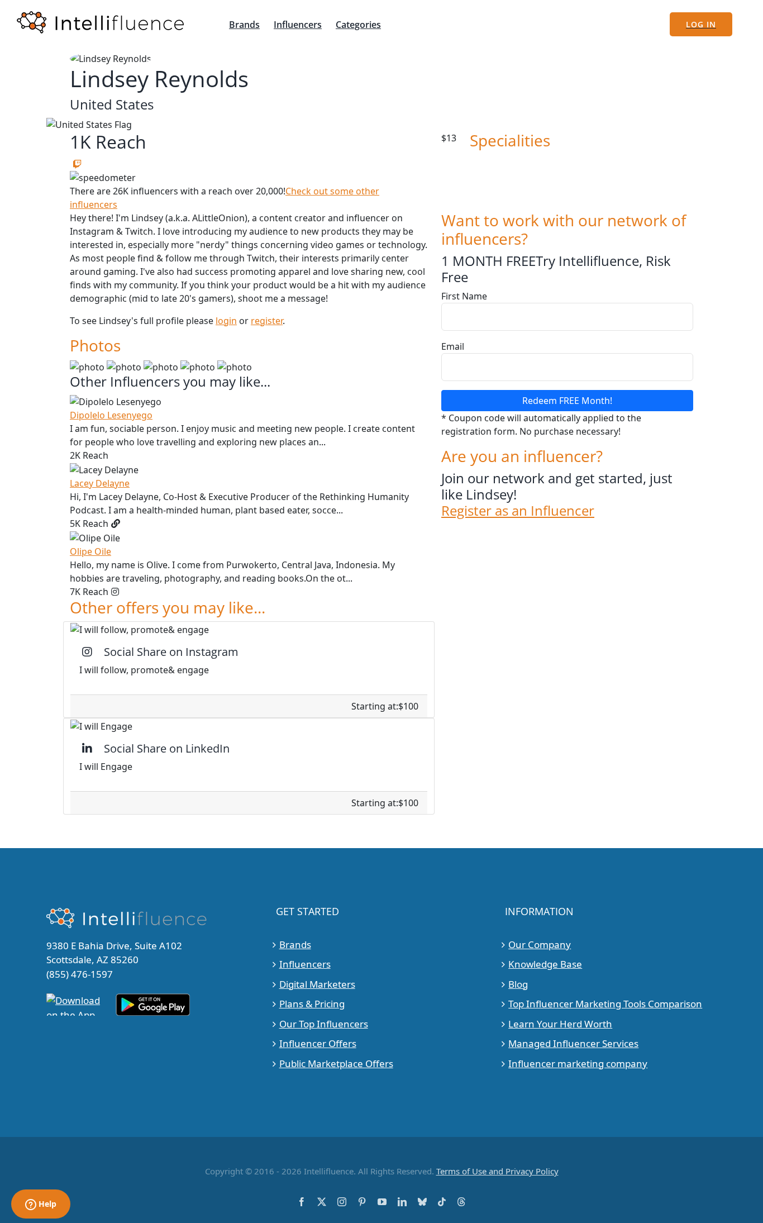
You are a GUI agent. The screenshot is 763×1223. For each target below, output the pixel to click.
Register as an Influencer (517, 511)
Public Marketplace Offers (336, 1063)
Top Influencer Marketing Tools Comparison (605, 1003)
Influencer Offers (317, 1043)
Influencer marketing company (577, 1063)
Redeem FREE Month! (567, 400)
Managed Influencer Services (573, 1043)
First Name (464, 296)
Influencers (305, 964)
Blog (518, 984)
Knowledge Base (545, 964)
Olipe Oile (90, 551)
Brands (295, 944)
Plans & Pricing (312, 1003)
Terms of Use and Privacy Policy (497, 1171)
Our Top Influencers (323, 1023)
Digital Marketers (317, 984)
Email (452, 346)
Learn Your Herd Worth (560, 1023)
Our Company (539, 944)
